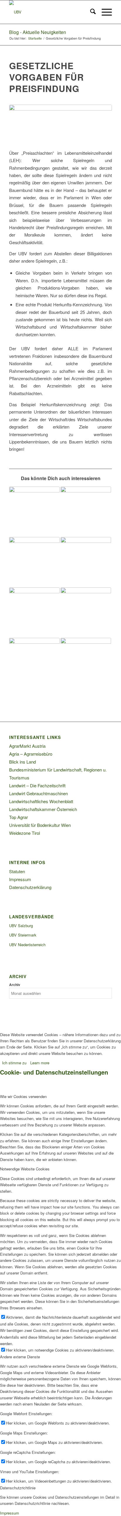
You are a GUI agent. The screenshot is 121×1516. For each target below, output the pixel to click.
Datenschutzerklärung (30, 887)
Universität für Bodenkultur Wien (40, 825)
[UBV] (50, 12)
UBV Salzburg (21, 925)
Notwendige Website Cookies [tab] (25, 1169)
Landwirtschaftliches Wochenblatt (41, 801)
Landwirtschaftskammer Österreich (43, 809)
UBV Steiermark (22, 935)
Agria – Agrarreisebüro (30, 754)
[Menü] (104, 12)
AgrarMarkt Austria (27, 746)
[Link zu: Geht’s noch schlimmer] (34, 663)
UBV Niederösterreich (27, 944)
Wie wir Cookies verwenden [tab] (23, 1096)
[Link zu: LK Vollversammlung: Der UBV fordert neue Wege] (85, 512)
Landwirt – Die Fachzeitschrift (37, 785)
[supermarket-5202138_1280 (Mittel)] (60, 123)
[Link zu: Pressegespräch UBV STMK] (85, 663)
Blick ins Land (22, 762)
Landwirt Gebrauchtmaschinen (38, 793)
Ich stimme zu (14, 1062)
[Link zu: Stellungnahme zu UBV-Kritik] (85, 562)
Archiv (14, 984)
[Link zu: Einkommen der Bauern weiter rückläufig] (85, 612)
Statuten (17, 871)
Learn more (39, 1062)
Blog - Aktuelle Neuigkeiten (37, 32)
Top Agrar (18, 817)
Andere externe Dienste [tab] (20, 1356)
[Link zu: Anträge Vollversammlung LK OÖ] (34, 512)
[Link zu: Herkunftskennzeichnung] (34, 562)
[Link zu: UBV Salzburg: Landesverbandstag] (34, 612)
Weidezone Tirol (24, 833)
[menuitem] (90, 12)
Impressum (20, 879)
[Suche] (90, 12)
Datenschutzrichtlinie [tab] (18, 1487)
